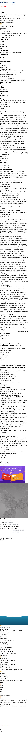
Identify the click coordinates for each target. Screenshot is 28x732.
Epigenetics (3, 636)
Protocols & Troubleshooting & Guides (11, 680)
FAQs (1, 682)
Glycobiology (4, 655)
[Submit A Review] (14, 474)
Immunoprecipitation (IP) (7, 378)
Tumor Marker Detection (7, 660)
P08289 (6, 168)
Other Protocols (4, 386)
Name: (2, 521)
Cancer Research (5, 629)
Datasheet (3, 28)
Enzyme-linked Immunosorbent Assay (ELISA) (13, 371)
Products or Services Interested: (10, 526)
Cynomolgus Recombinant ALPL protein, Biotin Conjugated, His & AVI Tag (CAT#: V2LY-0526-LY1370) (13, 402)
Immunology (4, 642)
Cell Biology (3, 634)
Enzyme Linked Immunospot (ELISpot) (11, 382)
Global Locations (5, 463)
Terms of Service (8, 544)
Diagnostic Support (5, 666)
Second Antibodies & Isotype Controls (11, 670)
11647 (6, 158)
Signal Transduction (6, 648)
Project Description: (6, 538)
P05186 (6, 164)
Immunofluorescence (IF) (7, 374)
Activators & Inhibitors (6, 668)
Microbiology (4, 644)
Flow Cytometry (4, 373)
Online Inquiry (5, 449)
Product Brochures (5, 677)
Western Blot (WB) (5, 380)
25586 (6, 160)
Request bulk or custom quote (9, 452)
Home (2, 11)
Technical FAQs (4, 335)
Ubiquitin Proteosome (6, 651)
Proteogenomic (4, 384)
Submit (2, 540)
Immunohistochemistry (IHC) (8, 376)
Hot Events (3, 679)
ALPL (3, 13)
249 (5, 156)
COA (8, 32)
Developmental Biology (7, 640)
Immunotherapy (5, 649)
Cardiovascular (4, 633)
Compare (2, 26)
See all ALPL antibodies (6, 22)
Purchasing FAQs (5, 333)
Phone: (2, 523)
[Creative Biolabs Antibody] (8, 3)
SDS (1, 30)
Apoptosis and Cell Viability (8, 653)
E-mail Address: (5, 524)
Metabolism (3, 638)
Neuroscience (4, 646)
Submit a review (4, 357)
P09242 (6, 166)
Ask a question (4, 328)
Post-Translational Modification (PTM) (11, 631)
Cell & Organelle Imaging (7, 664)
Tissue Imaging (4, 662)
